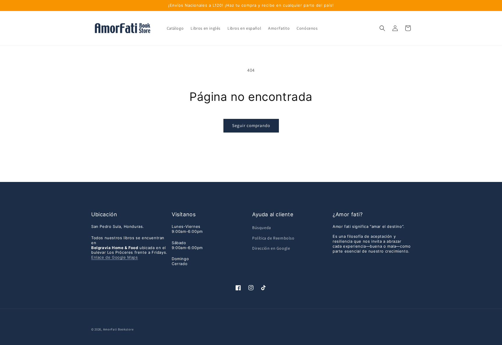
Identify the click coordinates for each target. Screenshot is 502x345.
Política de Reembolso (273, 238)
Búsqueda (261, 227)
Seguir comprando (251, 125)
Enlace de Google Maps (114, 257)
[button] (382, 28)
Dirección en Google (271, 248)
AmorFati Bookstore (118, 329)
